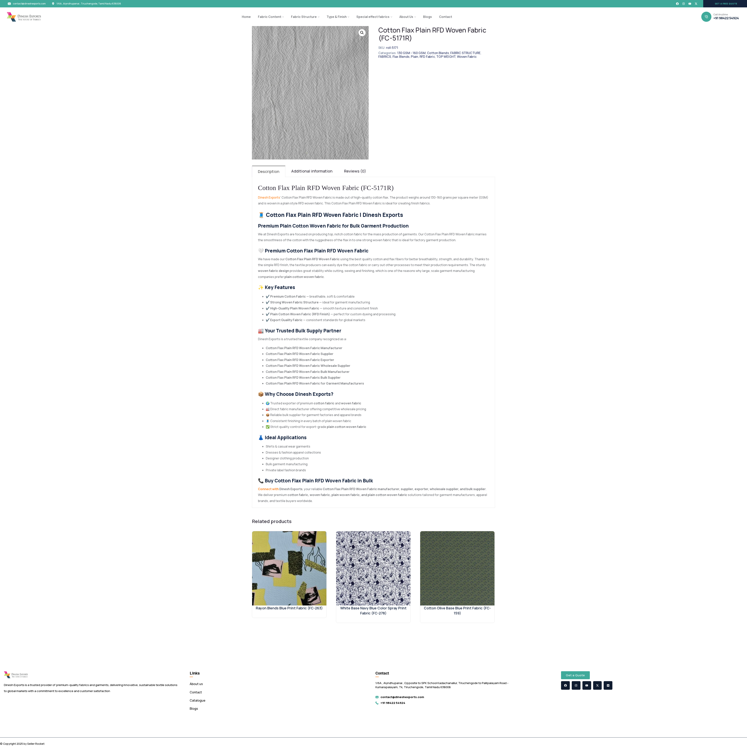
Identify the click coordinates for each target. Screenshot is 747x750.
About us (196, 684)
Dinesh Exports (269, 197)
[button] (725, 3)
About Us (406, 17)
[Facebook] (677, 3)
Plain (414, 56)
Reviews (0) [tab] (355, 171)
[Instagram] (683, 3)
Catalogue (197, 700)
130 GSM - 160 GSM (411, 53)
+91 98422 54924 (726, 18)
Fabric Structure (304, 17)
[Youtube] (689, 3)
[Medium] (608, 685)
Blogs (427, 17)
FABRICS (384, 56)
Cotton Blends (438, 53)
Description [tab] (268, 171)
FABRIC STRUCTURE (465, 53)
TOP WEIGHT (445, 56)
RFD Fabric (427, 56)
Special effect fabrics (372, 17)
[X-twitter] (696, 3)
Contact (445, 17)
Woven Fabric (467, 56)
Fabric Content (269, 17)
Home (246, 17)
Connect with (268, 489)
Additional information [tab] (311, 171)
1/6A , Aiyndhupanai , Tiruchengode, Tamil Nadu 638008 (89, 3)
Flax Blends (401, 56)
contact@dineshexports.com (29, 3)
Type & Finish (337, 17)
